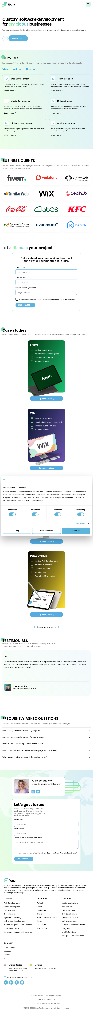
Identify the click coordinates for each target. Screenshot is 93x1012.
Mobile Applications (70, 903)
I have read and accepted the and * (47, 299)
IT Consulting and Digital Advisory (18, 925)
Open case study (46, 398)
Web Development (20, 78)
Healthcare (41, 910)
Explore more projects (46, 627)
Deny (17, 531)
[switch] (35, 514)
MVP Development (69, 921)
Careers (7, 954)
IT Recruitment (64, 101)
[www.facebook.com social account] (6, 982)
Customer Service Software (73, 925)
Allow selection (46, 531)
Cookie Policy (37, 995)
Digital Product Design (22, 123)
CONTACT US (16, 38)
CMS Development (70, 914)
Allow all (76, 531)
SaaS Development (70, 917)
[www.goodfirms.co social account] (22, 982)
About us (7, 951)
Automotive (42, 928)
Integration (66, 928)
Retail (39, 906)
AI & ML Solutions (69, 932)
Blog (5, 958)
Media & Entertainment (47, 917)
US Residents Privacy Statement (46, 1003)
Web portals (67, 906)
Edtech (40, 921)
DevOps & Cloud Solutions (73, 935)
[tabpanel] (46, 673)
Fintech (40, 903)
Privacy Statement (49, 299)
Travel (39, 914)
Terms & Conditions (67, 299)
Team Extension (65, 78)
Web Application (68, 910)
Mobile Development (21, 101)
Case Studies (9, 947)
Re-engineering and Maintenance (18, 932)
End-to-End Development (15, 921)
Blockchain (41, 925)
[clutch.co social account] (17, 982)
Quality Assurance (66, 123)
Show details (79, 523)
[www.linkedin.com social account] (11, 982)
